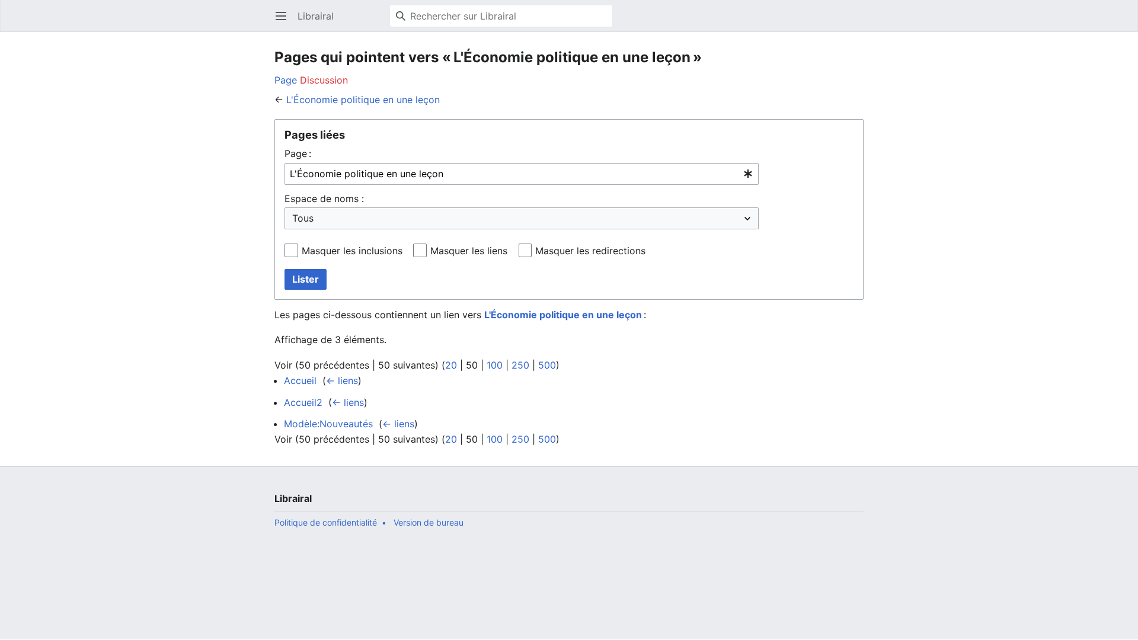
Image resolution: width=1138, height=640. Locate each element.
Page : (297, 153)
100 (495, 365)
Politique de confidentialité (325, 522)
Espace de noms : (324, 198)
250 (520, 365)
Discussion (324, 80)
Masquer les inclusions (352, 251)
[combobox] (521, 174)
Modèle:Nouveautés (328, 424)
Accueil (300, 380)
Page (285, 80)
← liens (342, 380)
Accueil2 (303, 402)
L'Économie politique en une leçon (363, 99)
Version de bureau (428, 522)
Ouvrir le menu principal (285, 22)
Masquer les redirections (590, 251)
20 (451, 365)
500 (547, 365)
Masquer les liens (468, 251)
